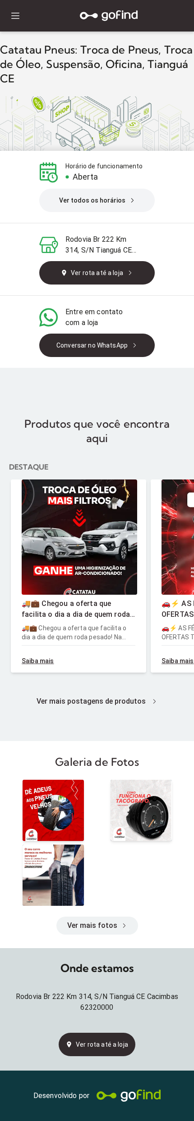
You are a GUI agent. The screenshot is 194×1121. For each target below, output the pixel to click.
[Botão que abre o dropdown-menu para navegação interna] (15, 16)
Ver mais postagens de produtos (91, 701)
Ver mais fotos (92, 925)
